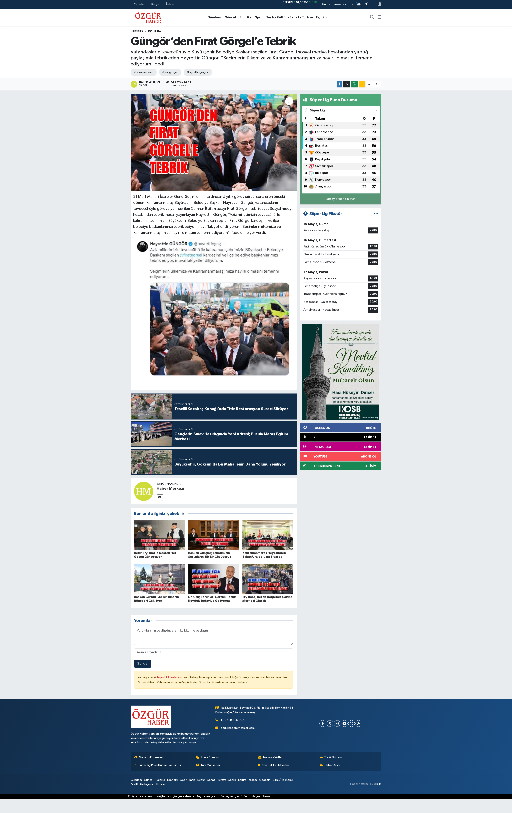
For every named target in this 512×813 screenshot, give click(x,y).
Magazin (264, 779)
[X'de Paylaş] (346, 84)
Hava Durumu (210, 757)
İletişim (170, 4)
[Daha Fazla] (362, 84)
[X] (330, 723)
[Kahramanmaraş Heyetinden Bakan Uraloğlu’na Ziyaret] (267, 535)
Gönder (143, 663)
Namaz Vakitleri (273, 757)
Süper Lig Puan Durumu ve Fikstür (160, 765)
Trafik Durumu (333, 757)
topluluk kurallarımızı (170, 677)
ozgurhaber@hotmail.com (238, 727)
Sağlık (232, 779)
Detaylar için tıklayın (341, 199)
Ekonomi (172, 779)
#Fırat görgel (169, 72)
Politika (245, 17)
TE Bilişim (375, 783)
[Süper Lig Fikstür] (376, 213)
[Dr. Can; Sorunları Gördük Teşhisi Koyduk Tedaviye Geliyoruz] (213, 579)
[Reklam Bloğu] (340, 371)
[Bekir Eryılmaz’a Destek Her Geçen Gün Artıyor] (159, 535)
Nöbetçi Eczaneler (151, 757)
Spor (259, 17)
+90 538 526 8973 (233, 720)
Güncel (230, 17)
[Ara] (372, 17)
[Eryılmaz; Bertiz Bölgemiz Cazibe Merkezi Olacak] (267, 579)
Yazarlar (139, 4)
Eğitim (321, 17)
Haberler (137, 31)
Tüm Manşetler (210, 765)
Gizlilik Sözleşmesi (142, 784)
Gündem (214, 17)
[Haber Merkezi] (143, 491)
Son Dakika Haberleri (275, 765)
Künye (155, 4)
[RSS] (358, 723)
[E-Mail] (160, 497)
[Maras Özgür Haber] (148, 17)
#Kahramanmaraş (143, 72)
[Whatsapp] (351, 723)
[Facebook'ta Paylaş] (339, 84)
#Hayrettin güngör (197, 72)
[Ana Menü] (379, 17)
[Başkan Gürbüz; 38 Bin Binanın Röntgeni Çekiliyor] (159, 579)
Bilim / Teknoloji (283, 779)
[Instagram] (337, 723)
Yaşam (252, 779)
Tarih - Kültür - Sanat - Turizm (289, 17)
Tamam (268, 796)
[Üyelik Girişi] (378, 4)
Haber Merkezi (170, 489)
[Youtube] (344, 723)
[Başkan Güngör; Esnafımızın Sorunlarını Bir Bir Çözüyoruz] (213, 535)
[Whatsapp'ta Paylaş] (354, 84)
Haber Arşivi (332, 765)
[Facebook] (322, 723)
